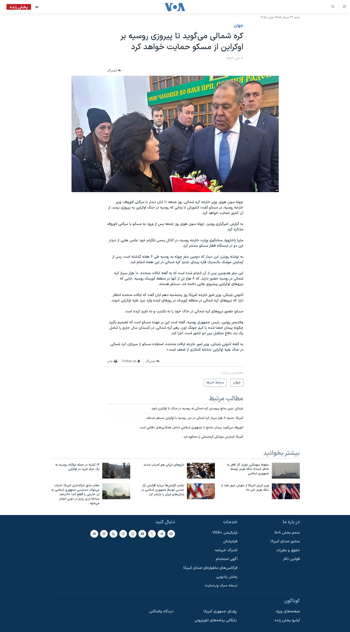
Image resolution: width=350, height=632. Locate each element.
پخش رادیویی (226, 576)
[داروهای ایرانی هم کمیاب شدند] (201, 471)
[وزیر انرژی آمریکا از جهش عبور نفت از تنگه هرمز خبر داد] (286, 491)
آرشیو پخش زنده (287, 620)
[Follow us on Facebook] (171, 533)
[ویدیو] (37, 7)
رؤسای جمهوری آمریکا (220, 611)
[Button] (114, 70)
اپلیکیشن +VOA (224, 532)
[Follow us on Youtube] (142, 533)
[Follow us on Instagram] (133, 533)
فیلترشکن (230, 541)
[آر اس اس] (113, 533)
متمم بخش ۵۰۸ (287, 532)
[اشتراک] (94, 533)
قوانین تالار (291, 559)
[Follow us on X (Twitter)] (152, 533)
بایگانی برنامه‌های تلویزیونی (216, 620)
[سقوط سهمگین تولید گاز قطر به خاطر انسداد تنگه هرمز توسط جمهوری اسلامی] (286, 471)
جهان (238, 25)
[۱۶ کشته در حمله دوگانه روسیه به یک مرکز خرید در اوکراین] (116, 471)
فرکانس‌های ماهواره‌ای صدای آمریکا (210, 568)
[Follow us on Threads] (123, 533)
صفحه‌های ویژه (288, 611)
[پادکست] (104, 533)
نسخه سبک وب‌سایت (221, 585)
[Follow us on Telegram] (161, 533)
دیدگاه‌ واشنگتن (161, 611)
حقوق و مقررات (288, 550)
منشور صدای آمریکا (285, 541)
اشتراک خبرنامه (226, 550)
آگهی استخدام (226, 559)
